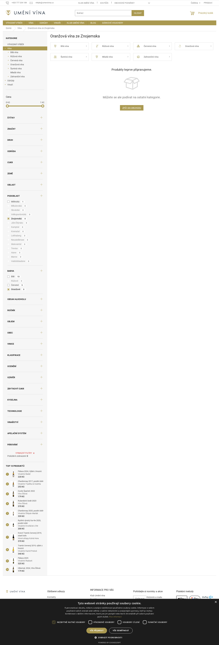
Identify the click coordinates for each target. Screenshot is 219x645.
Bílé (15, 276)
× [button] (215, 602)
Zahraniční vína (17, 76)
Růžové (16, 281)
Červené (17, 285)
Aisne (15, 252)
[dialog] (109, 622)
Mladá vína (15, 72)
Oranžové (17, 289)
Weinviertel (18, 244)
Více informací (115, 616)
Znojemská (18, 218)
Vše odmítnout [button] (121, 630)
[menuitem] (14, 22)
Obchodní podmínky (124, 3)
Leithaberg (18, 235)
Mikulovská (18, 206)
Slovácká (17, 210)
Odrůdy (10, 80)
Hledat (138, 13)
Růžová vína (16, 56)
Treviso (16, 248)
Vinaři (10, 84)
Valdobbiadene (20, 261)
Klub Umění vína (86, 3)
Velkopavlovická (20, 214)
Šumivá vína (16, 68)
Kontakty (51, 597)
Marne (16, 257)
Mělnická (17, 201)
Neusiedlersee (19, 240)
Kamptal (17, 227)
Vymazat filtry (24, 453)
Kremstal (17, 231)
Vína (9, 48)
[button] (109, 637)
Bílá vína (14, 52)
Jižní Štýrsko (19, 223)
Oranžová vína (17, 64)
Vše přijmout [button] (97, 630)
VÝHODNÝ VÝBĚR (15, 44)
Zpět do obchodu (131, 108)
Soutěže (104, 3)
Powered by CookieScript (109, 642)
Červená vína (16, 60)
